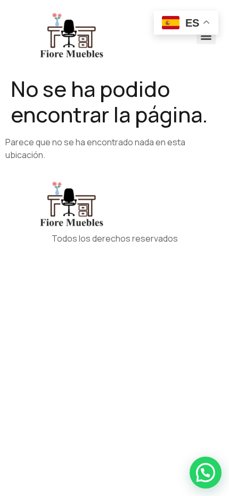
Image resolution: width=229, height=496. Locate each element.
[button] (206, 473)
